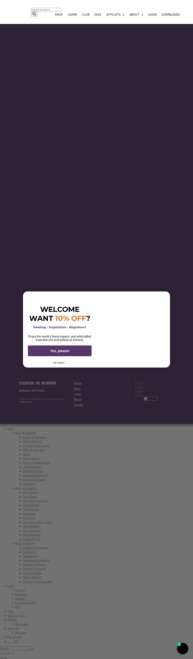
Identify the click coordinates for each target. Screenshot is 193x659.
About (134, 14)
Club (86, 14)
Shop (59, 14)
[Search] (34, 14)
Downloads (171, 14)
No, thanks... (60, 362)
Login (152, 14)
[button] (182, 648)
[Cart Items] (187, 16)
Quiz (97, 14)
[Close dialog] (166, 295)
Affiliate (113, 14)
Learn (72, 14)
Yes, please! (60, 351)
